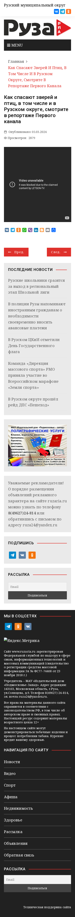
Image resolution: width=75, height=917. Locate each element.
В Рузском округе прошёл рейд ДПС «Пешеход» (33, 402)
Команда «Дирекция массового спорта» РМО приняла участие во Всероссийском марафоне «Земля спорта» (33, 375)
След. (56, 252)
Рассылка (13, 831)
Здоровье (13, 819)
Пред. (19, 252)
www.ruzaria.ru (23, 651)
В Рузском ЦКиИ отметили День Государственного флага (34, 345)
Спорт (10, 785)
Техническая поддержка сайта (47, 907)
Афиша (11, 796)
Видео (10, 773)
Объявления (16, 843)
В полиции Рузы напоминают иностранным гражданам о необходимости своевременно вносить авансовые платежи (37, 315)
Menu (16, 45)
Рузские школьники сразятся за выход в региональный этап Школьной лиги (36, 286)
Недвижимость (18, 808)
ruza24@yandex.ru (40, 524)
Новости (12, 761)
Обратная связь (19, 855)
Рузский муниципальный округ (35, 5)
